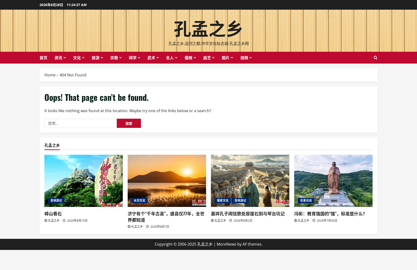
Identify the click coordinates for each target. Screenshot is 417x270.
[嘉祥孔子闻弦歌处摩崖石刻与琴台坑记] (250, 181)
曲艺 (207, 57)
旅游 (95, 57)
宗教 (114, 57)
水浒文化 (139, 200)
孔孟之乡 (208, 27)
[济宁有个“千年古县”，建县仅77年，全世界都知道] (167, 181)
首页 (43, 57)
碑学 (133, 57)
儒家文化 (223, 200)
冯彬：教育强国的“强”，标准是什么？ (330, 213)
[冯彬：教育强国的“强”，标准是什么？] (333, 181)
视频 (244, 57)
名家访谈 (306, 200)
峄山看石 (53, 213)
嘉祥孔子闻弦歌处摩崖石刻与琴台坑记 (248, 213)
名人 (170, 57)
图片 (225, 57)
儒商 (188, 57)
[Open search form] (375, 57)
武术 (151, 57)
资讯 (58, 57)
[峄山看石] (83, 181)
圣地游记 (56, 200)
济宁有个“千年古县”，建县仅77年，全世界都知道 (166, 216)
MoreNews (226, 244)
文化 (77, 57)
